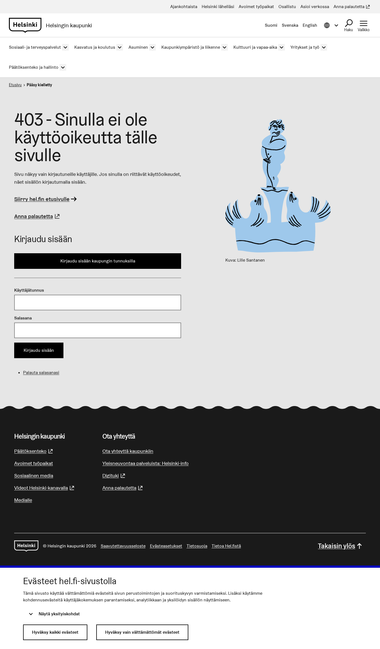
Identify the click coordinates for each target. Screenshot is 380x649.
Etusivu (15, 84)
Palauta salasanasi (41, 372)
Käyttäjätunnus (29, 290)
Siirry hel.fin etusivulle (42, 199)
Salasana (23, 318)
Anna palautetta (37, 216)
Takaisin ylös (336, 546)
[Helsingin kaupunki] (26, 546)
